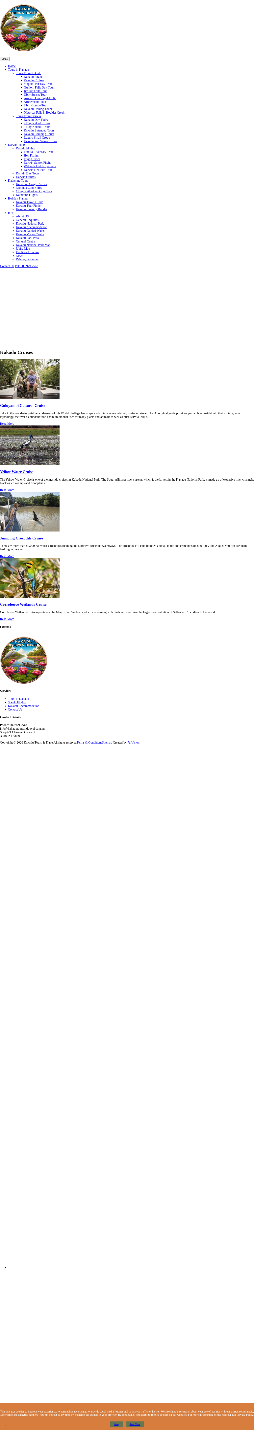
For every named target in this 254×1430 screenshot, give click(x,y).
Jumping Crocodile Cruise (21, 538)
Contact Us (7, 266)
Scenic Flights (17, 702)
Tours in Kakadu (18, 698)
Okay (116, 1424)
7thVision (133, 742)
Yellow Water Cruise (16, 472)
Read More (7, 423)
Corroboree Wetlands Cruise (23, 604)
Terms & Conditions (89, 742)
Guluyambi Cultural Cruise (22, 405)
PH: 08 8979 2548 (26, 266)
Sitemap (107, 742)
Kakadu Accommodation (23, 706)
